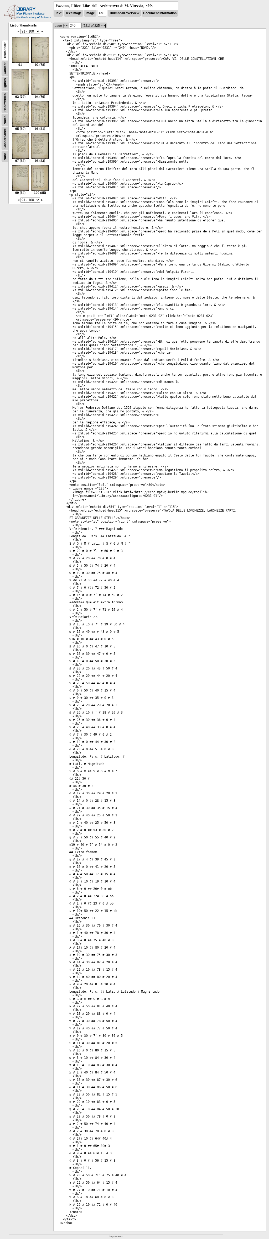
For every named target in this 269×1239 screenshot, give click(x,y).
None (5, 156)
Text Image (73, 13)
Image (90, 13)
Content (5, 68)
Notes (5, 119)
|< (64, 26)
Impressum (116, 1236)
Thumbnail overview (124, 13)
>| (104, 26)
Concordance (5, 138)
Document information (160, 13)
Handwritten (5, 102)
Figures (5, 83)
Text (58, 13)
